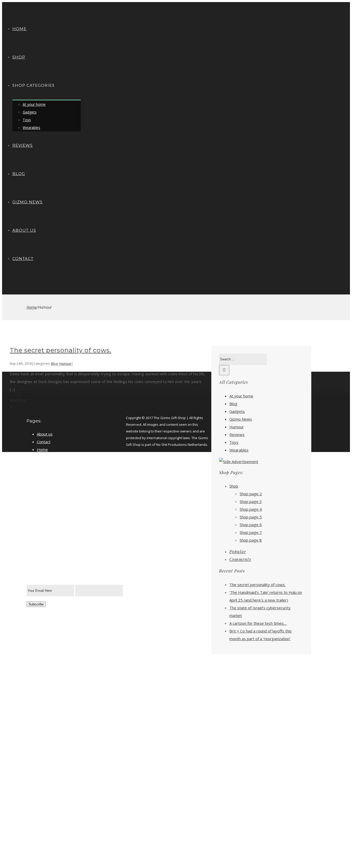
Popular (237, 551)
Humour (65, 363)
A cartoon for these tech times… (258, 623)
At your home (241, 395)
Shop (233, 486)
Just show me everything (59, 457)
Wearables (238, 450)
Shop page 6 (251, 524)
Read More (18, 400)
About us (45, 434)
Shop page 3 (251, 501)
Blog (54, 363)
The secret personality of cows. (60, 350)
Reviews (237, 434)
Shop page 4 (251, 509)
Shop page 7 (251, 532)
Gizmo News (240, 419)
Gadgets (237, 411)
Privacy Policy (49, 464)
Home (42, 449)
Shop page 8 (251, 540)
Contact (44, 441)
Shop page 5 (251, 516)
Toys (233, 442)
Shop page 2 (251, 493)
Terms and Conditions (56, 480)
